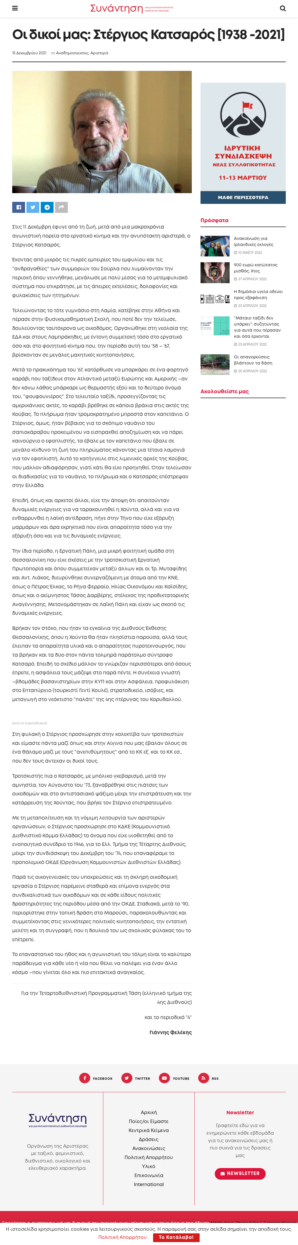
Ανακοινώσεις (148, 1149)
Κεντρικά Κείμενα (149, 1131)
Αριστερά (99, 53)
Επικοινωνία (148, 1176)
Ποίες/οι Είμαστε (148, 1122)
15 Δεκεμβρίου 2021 (29, 53)
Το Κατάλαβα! (176, 1237)
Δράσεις (149, 1140)
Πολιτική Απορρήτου (149, 1158)
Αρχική (149, 1113)
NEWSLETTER (243, 1174)
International (149, 1185)
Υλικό (148, 1167)
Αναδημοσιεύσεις (72, 53)
